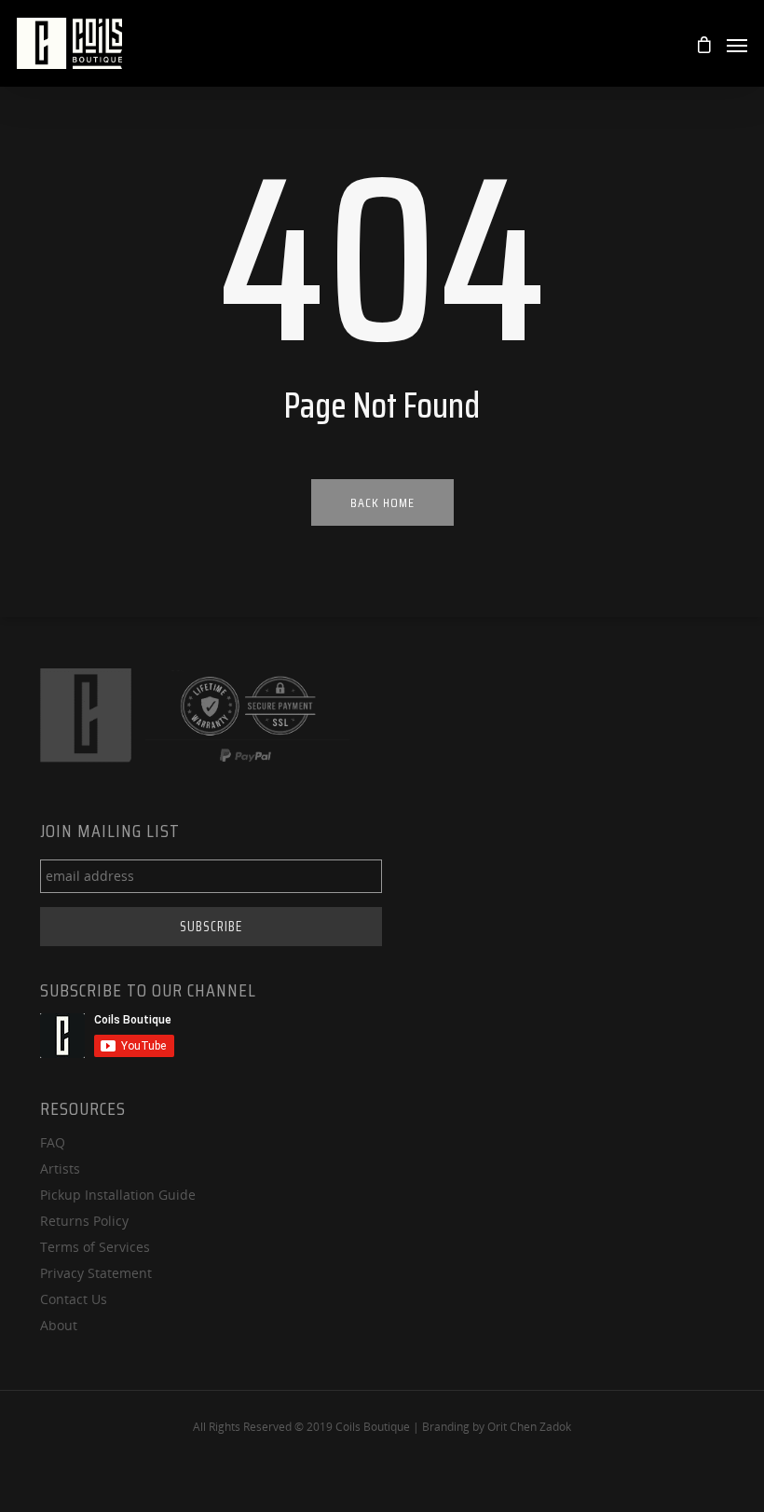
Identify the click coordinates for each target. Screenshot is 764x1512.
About (58, 1325)
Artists (60, 1168)
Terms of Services (95, 1247)
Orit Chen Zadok (529, 1427)
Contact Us (73, 1299)
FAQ (52, 1142)
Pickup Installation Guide (118, 1194)
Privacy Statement (96, 1273)
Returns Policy (84, 1221)
